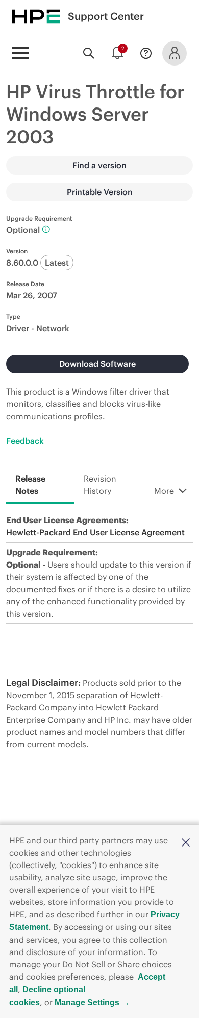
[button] (186, 841)
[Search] (89, 53)
